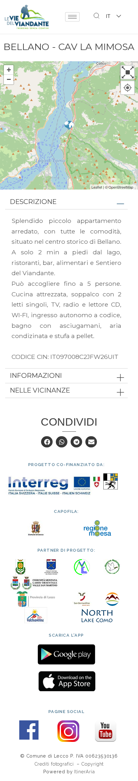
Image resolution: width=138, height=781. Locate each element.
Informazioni (36, 375)
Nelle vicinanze (40, 390)
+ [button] (9, 70)
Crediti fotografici (54, 764)
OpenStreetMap (120, 187)
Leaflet (96, 187)
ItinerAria (84, 771)
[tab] (66, 202)
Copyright (92, 764)
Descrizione (33, 202)
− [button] (9, 79)
